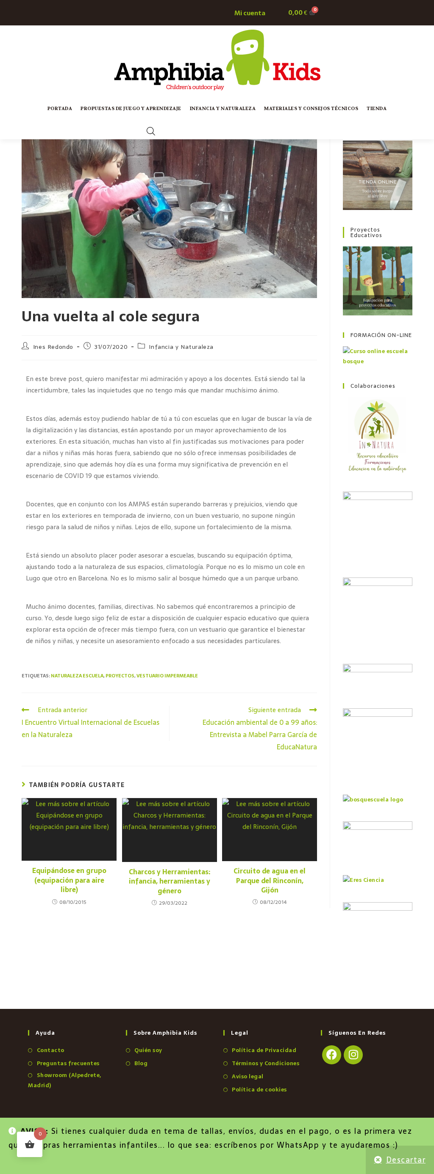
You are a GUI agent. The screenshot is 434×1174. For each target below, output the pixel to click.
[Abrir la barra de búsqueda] (151, 131)
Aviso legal (248, 1076)
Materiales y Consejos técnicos (311, 108)
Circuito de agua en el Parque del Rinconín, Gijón (270, 880)
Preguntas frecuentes (68, 1063)
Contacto (50, 1050)
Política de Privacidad (264, 1050)
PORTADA (59, 108)
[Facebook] (331, 1054)
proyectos (120, 676)
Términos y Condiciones (265, 1063)
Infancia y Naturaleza (223, 108)
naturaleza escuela (77, 676)
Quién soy (148, 1050)
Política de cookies (259, 1089)
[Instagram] (353, 1054)
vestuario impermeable (167, 676)
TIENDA (377, 108)
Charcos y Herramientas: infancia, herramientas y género (169, 881)
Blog (140, 1063)
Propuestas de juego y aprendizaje (131, 108)
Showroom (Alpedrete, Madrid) (64, 1080)
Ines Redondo (53, 346)
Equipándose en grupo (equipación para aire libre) (69, 880)
